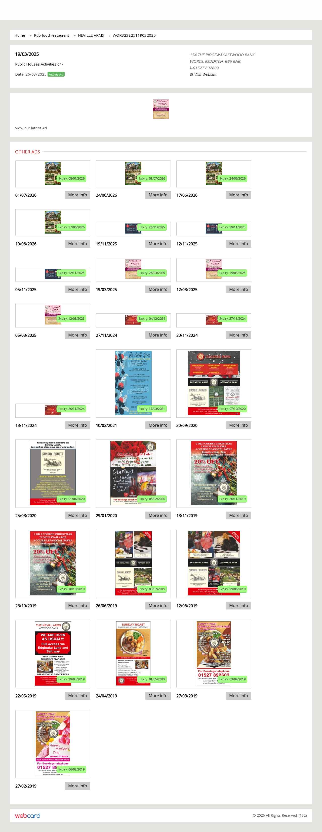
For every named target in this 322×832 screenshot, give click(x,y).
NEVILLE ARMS (91, 35)
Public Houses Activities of (38, 64)
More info (77, 195)
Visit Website (205, 74)
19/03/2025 (27, 54)
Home (19, 35)
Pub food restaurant (51, 35)
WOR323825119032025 (134, 35)
